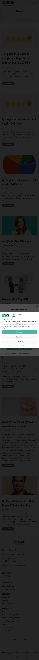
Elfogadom (19, 332)
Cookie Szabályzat (9, 345)
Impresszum (31, 345)
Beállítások (19, 342)
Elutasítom (19, 337)
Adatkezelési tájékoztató (21, 345)
